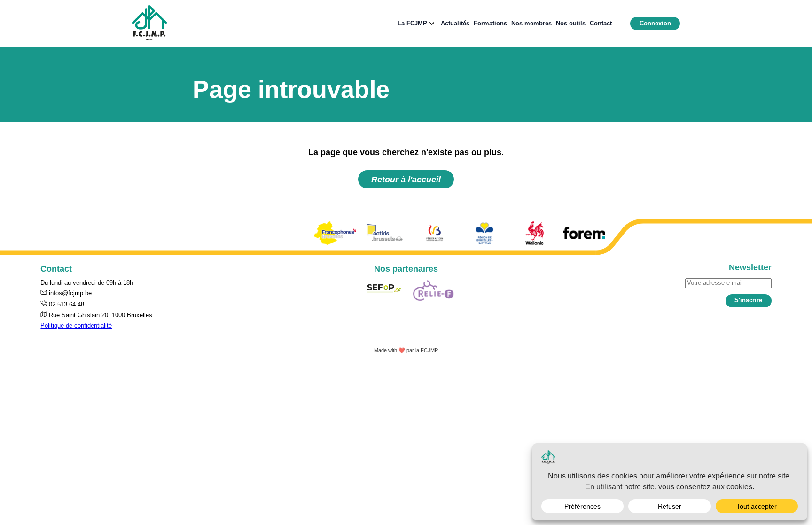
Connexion (655, 23)
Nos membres (531, 23)
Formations (490, 23)
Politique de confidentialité (76, 325)
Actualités (455, 23)
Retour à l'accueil (406, 179)
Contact (601, 23)
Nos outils (571, 23)
